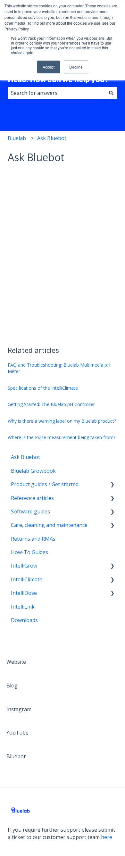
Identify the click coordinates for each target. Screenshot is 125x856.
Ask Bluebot (51, 138)
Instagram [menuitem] (18, 709)
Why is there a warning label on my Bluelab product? (62, 421)
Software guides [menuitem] (30, 511)
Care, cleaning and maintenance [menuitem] (49, 524)
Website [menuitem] (16, 661)
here (106, 837)
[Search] (111, 93)
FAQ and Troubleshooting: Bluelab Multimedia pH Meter (59, 368)
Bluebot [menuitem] (16, 756)
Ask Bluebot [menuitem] (25, 457)
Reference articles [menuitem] (32, 498)
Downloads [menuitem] (24, 620)
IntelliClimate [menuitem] (26, 579)
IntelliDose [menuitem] (24, 592)
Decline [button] (76, 67)
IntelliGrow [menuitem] (24, 565)
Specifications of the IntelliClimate (43, 388)
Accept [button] (48, 67)
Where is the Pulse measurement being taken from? (61, 437)
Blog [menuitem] (12, 685)
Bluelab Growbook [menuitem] (33, 470)
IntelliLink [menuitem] (23, 606)
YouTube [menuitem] (17, 732)
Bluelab (17, 138)
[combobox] (56, 93)
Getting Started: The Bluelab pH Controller (51, 404)
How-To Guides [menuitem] (29, 552)
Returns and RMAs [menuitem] (33, 538)
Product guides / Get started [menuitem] (45, 484)
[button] (112, 484)
